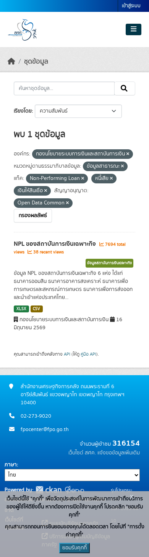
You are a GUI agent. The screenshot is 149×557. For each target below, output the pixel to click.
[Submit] (124, 88)
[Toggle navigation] (133, 29)
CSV (36, 309)
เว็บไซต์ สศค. (82, 453)
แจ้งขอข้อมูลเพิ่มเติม (118, 453)
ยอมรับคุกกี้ (74, 548)
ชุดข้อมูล (36, 62)
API (67, 354)
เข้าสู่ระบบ (131, 6)
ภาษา (11, 465)
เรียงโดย (23, 111)
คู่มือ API (88, 354)
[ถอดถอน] (127, 154)
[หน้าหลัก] (11, 62)
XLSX (21, 309)
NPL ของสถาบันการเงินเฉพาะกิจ (55, 244)
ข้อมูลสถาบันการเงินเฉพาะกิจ (109, 263)
